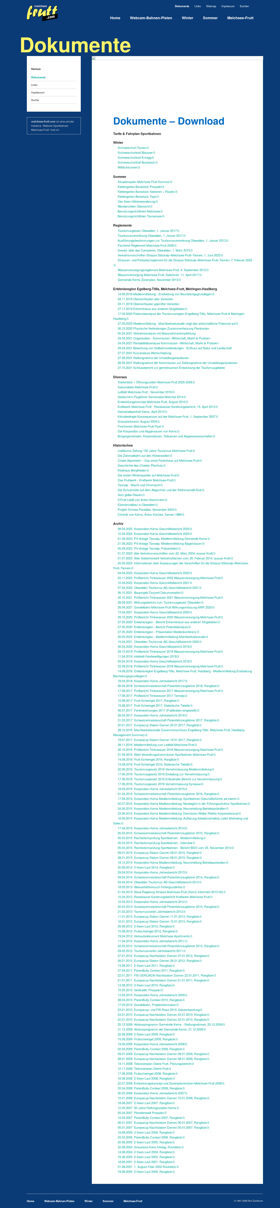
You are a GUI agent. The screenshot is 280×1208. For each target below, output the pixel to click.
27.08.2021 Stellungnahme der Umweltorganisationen (153, 358)
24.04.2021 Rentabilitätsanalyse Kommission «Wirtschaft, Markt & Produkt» (168, 343)
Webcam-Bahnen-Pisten (151, 17)
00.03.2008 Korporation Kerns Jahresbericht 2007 (151, 1093)
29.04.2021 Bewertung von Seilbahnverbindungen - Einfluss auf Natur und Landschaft (175, 348)
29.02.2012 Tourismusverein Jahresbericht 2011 (150, 951)
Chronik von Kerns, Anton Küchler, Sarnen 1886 (150, 514)
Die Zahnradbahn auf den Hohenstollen (144, 455)
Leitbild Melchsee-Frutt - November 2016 (145, 392)
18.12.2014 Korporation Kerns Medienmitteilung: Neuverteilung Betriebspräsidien (172, 862)
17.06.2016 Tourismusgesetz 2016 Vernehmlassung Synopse (159, 784)
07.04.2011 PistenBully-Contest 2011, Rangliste (150, 970)
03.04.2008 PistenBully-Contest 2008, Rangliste (150, 1088)
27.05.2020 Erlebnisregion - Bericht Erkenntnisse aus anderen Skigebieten (167, 622)
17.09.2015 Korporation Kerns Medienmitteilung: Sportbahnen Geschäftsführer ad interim (177, 798)
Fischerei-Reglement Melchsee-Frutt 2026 (146, 245)
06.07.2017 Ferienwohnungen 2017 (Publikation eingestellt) (157, 710)
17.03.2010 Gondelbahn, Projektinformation (147, 1005)
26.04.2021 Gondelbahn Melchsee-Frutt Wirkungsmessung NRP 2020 (165, 607)
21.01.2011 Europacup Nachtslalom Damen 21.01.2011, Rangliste (162, 980)
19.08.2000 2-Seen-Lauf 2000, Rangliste (145, 1171)
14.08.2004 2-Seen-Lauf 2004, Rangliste (145, 1152)
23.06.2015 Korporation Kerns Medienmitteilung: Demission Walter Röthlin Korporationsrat (178, 813)
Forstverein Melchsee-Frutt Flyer (139, 426)
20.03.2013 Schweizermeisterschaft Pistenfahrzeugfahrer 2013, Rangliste (167, 906)
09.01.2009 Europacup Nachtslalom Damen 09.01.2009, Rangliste (162, 1054)
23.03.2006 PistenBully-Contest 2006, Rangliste (150, 1137)
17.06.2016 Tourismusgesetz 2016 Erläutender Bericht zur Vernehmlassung (169, 779)
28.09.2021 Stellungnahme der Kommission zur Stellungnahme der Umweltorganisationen (177, 362)
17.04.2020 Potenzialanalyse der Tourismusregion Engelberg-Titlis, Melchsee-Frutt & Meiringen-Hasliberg (179, 316)
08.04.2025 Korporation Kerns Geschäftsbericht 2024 (153, 529)
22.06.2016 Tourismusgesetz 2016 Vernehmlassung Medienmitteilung (164, 769)
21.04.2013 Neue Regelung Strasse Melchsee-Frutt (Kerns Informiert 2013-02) (170, 892)
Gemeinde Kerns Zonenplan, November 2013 (148, 279)
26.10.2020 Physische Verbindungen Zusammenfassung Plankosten (163, 328)
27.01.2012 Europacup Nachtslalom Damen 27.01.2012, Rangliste (162, 955)
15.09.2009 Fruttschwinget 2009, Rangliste (146, 1039)
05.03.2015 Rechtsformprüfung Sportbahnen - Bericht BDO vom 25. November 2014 (174, 847)
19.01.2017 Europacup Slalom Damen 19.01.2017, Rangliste (158, 740)
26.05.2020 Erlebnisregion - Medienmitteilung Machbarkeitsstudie (161, 636)
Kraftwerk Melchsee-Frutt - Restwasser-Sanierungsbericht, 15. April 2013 (166, 406)
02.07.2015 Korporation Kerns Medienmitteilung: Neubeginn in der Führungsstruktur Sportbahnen (182, 803)
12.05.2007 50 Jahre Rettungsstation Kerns (147, 1108)
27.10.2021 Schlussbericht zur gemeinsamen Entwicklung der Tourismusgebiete (171, 367)
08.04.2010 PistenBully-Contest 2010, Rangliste (150, 1000)
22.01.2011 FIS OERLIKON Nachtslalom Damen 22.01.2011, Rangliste (165, 975)
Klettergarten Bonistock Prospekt (140, 186)
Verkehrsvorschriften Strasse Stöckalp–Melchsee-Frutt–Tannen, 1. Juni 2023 (169, 255)
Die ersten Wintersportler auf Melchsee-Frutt (147, 475)
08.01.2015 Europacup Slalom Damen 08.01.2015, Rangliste (158, 857)
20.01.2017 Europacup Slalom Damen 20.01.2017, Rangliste (158, 725)
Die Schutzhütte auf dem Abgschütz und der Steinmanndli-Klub (160, 490)
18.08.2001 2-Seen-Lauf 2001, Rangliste (145, 1162)
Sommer (210, 17)
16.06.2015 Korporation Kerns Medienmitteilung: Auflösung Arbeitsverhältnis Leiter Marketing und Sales (180, 820)
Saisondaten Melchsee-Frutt (136, 387)
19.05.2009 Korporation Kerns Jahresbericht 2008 (151, 1044)
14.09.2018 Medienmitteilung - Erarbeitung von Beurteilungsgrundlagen (165, 294)
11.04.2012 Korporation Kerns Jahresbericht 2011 (151, 941)
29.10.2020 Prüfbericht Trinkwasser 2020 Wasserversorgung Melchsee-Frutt (169, 617)
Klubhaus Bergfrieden (132, 470)
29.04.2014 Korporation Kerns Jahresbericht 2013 (151, 872)
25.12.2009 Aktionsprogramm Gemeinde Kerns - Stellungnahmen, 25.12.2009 (170, 1024)
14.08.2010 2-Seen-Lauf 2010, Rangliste (145, 985)
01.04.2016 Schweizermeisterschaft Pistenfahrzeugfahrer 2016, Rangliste (167, 793)
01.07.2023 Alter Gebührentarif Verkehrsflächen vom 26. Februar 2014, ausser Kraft (174, 558)
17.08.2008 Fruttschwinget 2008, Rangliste (146, 1073)
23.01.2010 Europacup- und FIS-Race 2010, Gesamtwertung (159, 1009)
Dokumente (38, 77)
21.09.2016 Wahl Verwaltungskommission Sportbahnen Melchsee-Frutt (165, 754)
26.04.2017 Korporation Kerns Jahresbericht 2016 (151, 715)
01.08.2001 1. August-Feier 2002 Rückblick (147, 1166)
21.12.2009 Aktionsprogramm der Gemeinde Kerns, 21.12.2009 (160, 1029)
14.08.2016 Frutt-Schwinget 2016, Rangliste (147, 759)
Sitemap (211, 6)
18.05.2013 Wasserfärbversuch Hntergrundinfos (150, 887)
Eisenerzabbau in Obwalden (136, 504)
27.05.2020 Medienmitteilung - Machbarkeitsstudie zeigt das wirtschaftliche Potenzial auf (177, 323)
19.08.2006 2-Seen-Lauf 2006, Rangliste (145, 1132)
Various (36, 69)
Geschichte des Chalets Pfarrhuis (140, 465)
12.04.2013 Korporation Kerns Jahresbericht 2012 (151, 901)
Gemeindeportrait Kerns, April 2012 (141, 411)
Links (198, 6)
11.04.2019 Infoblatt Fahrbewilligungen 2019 (147, 656)
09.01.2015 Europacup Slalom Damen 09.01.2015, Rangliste (158, 852)
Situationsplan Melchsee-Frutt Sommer (144, 182)
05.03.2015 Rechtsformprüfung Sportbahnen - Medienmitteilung (160, 838)
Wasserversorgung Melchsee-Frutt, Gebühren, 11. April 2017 (158, 275)
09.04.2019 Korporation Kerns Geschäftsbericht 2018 (153, 661)
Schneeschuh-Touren (132, 147)
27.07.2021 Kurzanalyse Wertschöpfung (144, 353)
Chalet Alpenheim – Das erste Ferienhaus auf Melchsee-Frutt (158, 460)
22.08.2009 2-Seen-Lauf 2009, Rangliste (145, 1034)
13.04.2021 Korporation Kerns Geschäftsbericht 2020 (153, 612)
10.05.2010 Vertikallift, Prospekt (139, 990)
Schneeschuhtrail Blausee (135, 152)
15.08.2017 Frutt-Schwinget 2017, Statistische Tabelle (154, 705)
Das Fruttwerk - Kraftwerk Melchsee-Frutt (145, 480)
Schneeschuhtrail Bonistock (136, 162)
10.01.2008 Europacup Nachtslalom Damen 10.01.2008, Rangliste (162, 1098)
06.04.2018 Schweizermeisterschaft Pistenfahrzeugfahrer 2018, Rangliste (167, 686)
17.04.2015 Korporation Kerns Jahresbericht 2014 (151, 828)
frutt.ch (55, 130)
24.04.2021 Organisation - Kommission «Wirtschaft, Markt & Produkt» (164, 338)
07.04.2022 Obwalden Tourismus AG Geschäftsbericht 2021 (158, 587)
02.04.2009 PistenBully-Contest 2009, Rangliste (150, 1049)
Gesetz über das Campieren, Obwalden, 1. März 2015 (154, 250)
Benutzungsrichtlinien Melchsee (139, 211)
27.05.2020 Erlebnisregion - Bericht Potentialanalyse (153, 627)
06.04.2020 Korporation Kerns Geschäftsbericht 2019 (153, 646)
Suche (35, 100)
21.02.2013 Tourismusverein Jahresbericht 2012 (150, 911)
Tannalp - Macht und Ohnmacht (139, 485)
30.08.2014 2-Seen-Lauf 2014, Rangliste (145, 867)
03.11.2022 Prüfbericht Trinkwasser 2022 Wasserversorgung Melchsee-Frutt (169, 578)
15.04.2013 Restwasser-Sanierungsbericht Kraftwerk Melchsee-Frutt (164, 897)
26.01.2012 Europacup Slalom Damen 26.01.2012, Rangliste (158, 960)
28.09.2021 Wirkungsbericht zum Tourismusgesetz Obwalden (159, 602)
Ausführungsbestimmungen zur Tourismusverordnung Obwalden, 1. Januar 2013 (172, 240)
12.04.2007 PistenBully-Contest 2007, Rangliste (150, 1117)
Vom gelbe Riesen (130, 495)
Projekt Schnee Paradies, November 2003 (146, 509)
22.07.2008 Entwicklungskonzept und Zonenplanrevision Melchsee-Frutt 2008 (170, 1083)
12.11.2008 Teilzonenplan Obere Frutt (143, 1068)
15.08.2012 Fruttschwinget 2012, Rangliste (146, 931)
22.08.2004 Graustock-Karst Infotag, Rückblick (149, 1147)
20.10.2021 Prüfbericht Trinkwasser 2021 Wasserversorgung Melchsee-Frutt (169, 597)
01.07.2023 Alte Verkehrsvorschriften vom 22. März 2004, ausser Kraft (165, 553)
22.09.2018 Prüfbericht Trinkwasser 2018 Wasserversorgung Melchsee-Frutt (169, 666)
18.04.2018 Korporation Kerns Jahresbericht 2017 (151, 681)
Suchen (251, 6)
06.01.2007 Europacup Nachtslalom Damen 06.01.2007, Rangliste (162, 1122)
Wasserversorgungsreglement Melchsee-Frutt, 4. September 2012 (162, 270)
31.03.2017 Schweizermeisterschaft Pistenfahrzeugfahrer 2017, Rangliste (167, 720)
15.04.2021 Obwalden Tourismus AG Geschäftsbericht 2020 (158, 641)
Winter (187, 17)
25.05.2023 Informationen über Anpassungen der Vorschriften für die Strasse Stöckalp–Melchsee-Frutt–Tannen (181, 565)
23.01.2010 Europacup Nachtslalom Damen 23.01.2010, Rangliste (162, 1014)
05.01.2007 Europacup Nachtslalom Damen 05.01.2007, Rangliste (162, 1127)
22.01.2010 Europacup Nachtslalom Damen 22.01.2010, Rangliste (162, 1019)
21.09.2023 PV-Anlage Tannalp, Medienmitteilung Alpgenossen (160, 543)
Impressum (228, 6)
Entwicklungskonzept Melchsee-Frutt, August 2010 (152, 402)
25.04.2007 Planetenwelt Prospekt (141, 1112)
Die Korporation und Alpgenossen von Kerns (147, 431)
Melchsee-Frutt (240, 17)
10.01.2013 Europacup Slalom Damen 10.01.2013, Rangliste (158, 921)
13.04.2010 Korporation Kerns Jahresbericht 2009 (151, 995)
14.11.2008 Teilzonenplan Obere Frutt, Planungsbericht (154, 1063)
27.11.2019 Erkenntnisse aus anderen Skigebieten (151, 308)
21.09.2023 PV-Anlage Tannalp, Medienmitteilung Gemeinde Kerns (162, 538)
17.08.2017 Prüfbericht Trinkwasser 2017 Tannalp (151, 695)
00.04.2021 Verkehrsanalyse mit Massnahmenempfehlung (157, 333)
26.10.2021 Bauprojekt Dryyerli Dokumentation (149, 592)
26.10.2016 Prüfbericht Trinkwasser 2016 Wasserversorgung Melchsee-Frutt (169, 749)
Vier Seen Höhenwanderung (136, 201)
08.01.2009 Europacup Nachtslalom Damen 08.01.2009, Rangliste (162, 1058)
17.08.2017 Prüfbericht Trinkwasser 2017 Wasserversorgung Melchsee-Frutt (169, 690)
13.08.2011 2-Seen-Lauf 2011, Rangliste (145, 965)
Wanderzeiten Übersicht (134, 206)
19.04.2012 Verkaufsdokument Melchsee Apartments (154, 936)
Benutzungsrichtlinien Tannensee (140, 216)
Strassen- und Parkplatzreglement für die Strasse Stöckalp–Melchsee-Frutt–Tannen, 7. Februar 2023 (185, 260)
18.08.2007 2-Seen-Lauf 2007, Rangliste (145, 1103)
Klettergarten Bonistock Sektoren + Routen (146, 191)
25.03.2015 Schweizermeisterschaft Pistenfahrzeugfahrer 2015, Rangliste (167, 833)
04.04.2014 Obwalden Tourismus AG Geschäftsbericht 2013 (158, 882)
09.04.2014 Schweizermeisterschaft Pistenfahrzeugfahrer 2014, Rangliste (167, 877)
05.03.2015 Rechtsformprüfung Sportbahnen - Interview (155, 843)
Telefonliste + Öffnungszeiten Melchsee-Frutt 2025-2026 (155, 382)
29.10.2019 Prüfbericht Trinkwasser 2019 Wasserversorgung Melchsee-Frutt (169, 651)
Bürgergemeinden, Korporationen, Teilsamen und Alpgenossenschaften (165, 436)
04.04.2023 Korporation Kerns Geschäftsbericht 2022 (153, 573)
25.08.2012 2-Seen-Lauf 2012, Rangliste (145, 926)
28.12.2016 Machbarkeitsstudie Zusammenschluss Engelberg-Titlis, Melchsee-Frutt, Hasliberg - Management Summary (179, 732)
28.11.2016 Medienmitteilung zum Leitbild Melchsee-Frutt (156, 744)
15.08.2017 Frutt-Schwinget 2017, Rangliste (147, 700)
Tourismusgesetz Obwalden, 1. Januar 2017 (147, 230)
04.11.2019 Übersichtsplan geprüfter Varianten (148, 304)
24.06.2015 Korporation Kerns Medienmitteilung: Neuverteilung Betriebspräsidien (172, 808)
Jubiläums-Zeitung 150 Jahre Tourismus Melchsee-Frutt (155, 450)
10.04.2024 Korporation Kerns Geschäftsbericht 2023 (153, 533)
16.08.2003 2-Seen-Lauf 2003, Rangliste (145, 1157)
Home (115, 17)
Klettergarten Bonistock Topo (137, 196)
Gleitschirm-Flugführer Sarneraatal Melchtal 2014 (150, 397)
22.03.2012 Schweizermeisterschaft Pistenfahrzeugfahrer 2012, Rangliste (167, 946)
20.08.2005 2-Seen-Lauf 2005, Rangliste (145, 1142)
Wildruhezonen (128, 167)
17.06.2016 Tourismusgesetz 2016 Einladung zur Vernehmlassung (162, 774)
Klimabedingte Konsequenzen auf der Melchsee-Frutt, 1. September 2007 (166, 416)
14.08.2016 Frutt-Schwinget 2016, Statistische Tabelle (154, 764)
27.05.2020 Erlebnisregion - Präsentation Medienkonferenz (157, 632)
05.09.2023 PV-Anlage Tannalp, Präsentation (148, 548)
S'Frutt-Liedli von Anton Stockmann (141, 499)
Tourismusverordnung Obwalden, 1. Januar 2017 (150, 235)
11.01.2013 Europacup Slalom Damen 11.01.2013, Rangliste (158, 916)
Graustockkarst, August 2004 (137, 421)
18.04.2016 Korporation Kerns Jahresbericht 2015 (151, 789)
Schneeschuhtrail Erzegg (134, 157)
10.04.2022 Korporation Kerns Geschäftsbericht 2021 (153, 582)
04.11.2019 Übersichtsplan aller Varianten (145, 299)
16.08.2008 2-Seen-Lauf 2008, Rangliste (145, 1078)
